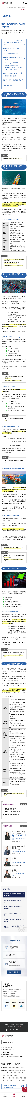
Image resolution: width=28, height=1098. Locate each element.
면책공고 (7, 1024)
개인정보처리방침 (19, 1024)
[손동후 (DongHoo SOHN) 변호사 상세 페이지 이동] (15, 850)
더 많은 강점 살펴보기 (13, 972)
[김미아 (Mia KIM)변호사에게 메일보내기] (24, 832)
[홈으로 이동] (7, 7)
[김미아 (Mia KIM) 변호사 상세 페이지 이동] (15, 837)
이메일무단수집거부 (11, 1026)
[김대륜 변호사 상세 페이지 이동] (15, 873)
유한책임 (12, 1024)
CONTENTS (21, 40)
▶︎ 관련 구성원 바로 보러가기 (9, 85)
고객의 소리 (19, 1026)
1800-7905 (11, 1050)
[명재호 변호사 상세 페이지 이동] (15, 861)
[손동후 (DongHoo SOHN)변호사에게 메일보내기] (24, 846)
